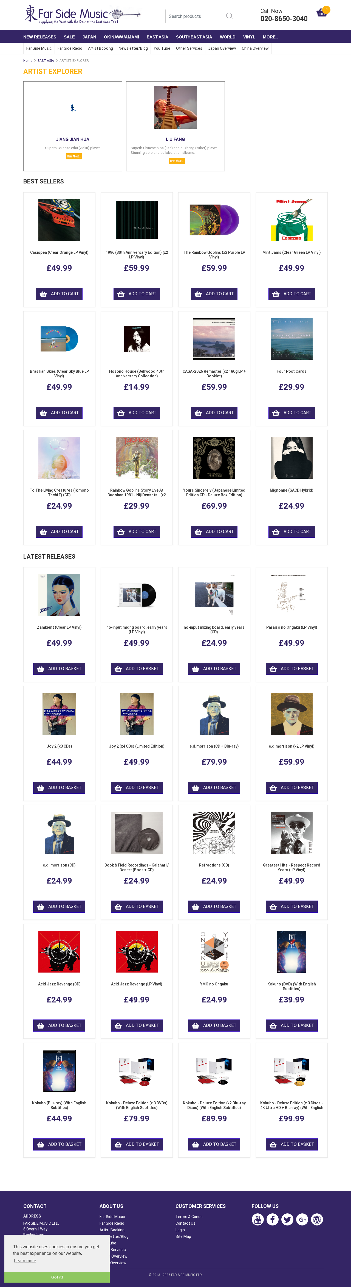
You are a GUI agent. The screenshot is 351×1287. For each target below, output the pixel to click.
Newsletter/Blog (133, 48)
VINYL (249, 37)
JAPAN (89, 37)
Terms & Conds (189, 1216)
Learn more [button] (25, 1260)
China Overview (255, 48)
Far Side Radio (70, 48)
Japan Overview (222, 48)
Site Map (183, 1236)
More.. (270, 37)
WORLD (228, 37)
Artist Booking (100, 48)
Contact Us (186, 1223)
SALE (69, 37)
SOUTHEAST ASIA (194, 37)
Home (27, 61)
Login (180, 1230)
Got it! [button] (57, 1277)
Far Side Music (39, 48)
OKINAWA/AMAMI (121, 37)
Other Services (189, 48)
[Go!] (229, 16)
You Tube (162, 48)
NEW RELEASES (39, 37)
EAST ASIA (157, 37)
